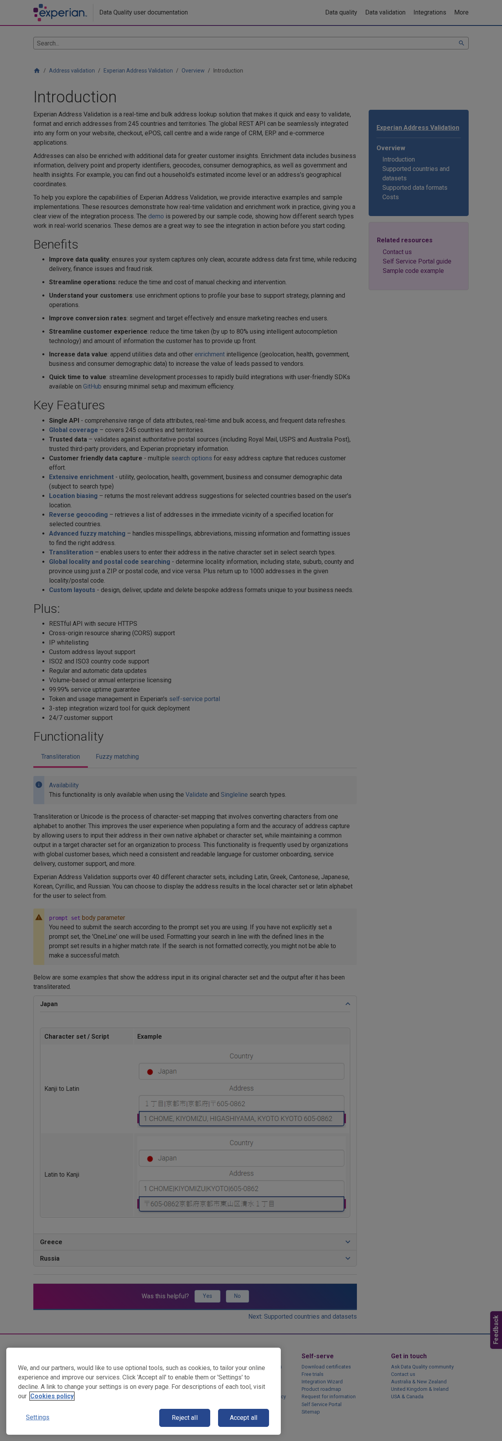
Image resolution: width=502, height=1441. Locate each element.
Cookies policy (52, 1396)
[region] (143, 1391)
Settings (37, 1417)
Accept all (244, 1417)
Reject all (185, 1417)
